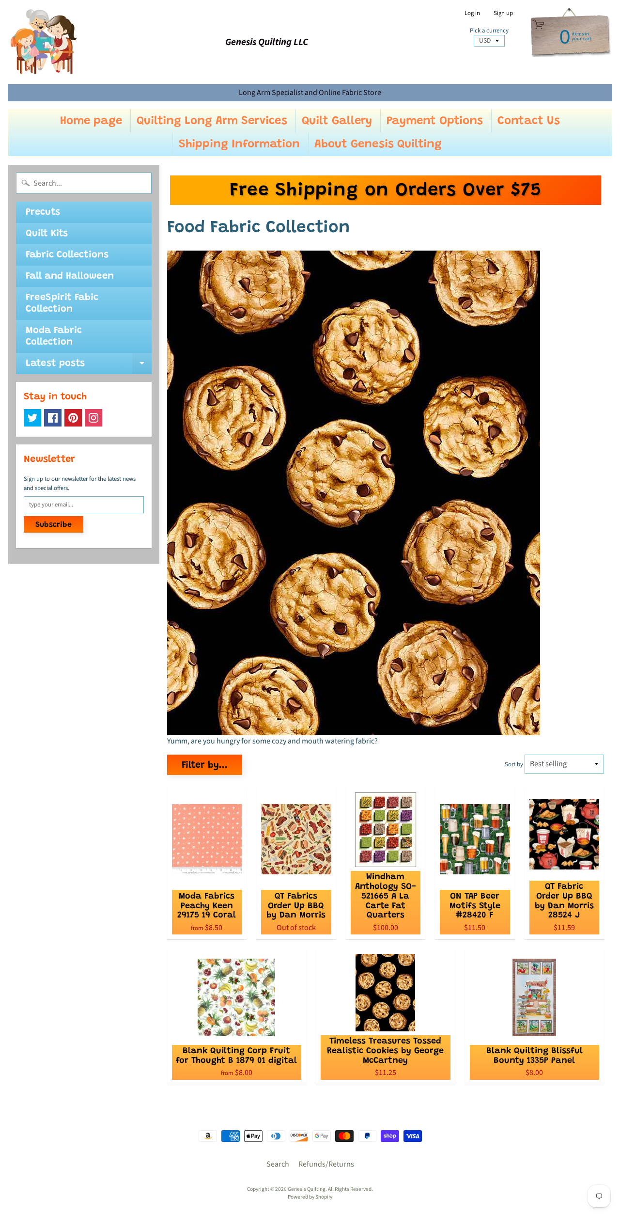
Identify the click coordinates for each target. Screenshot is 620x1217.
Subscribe (53, 525)
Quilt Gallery (337, 121)
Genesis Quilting (307, 1189)
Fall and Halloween (70, 276)
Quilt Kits (47, 233)
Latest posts (89, 366)
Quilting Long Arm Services (212, 121)
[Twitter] (32, 418)
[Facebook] (53, 418)
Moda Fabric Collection (54, 336)
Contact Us (528, 121)
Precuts (43, 212)
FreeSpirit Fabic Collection (62, 303)
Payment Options (435, 121)
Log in (472, 13)
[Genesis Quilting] (44, 42)
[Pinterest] (73, 418)
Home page (91, 121)
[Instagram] (93, 418)
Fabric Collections (67, 255)
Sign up (503, 13)
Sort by (514, 764)
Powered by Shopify (310, 1197)
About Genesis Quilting (378, 144)
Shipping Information (239, 144)
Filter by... (205, 765)
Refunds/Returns (326, 1164)
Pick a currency (489, 30)
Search (277, 1164)
